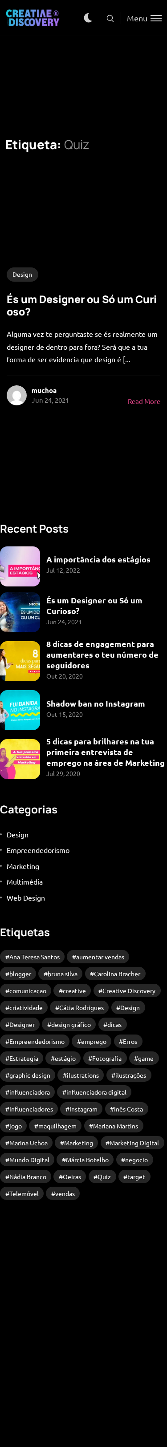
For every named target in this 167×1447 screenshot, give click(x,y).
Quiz (104, 1176)
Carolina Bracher (117, 974)
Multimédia (25, 881)
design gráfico (71, 1024)
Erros (130, 1041)
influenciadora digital (96, 1092)
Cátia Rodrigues (81, 1007)
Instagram (83, 1109)
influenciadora (29, 1092)
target (136, 1176)
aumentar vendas (100, 957)
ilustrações (130, 1075)
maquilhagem (57, 1126)
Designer (22, 1024)
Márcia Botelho (87, 1160)
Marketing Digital (134, 1143)
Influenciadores (31, 1109)
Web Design (26, 897)
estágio (65, 1058)
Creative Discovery (128, 990)
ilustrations (83, 1075)
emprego (93, 1041)
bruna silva (62, 974)
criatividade (26, 1007)
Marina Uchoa (28, 1143)
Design (22, 274)
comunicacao (27, 990)
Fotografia (107, 1058)
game (146, 1058)
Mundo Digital (29, 1160)
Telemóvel (24, 1193)
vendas (65, 1193)
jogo (15, 1126)
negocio (136, 1160)
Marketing (23, 865)
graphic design (29, 1075)
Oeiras (72, 1176)
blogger (20, 974)
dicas (114, 1024)
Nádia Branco (27, 1176)
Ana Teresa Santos (34, 957)
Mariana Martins (115, 1126)
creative (74, 990)
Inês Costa (128, 1109)
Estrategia (23, 1058)
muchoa (44, 390)
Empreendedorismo (38, 849)
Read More (144, 401)
